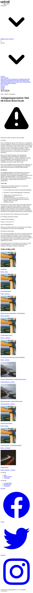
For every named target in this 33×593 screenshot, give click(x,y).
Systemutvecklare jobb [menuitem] (24, 79)
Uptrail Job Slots (8, 476)
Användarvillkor (8, 483)
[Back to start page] (5, 4)
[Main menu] (1, 41)
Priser (5, 475)
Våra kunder (7, 478)
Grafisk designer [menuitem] (19, 81)
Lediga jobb (3, 79)
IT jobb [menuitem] (8, 79)
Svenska (3, 87)
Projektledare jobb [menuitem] (11, 80)
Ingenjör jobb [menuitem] (25, 80)
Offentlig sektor (4, 39)
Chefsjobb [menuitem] (3, 81)
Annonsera (11, 39)
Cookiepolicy (7, 486)
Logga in (3, 76)
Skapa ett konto (4, 77)
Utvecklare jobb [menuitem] (14, 79)
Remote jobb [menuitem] (4, 80)
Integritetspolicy (7, 484)
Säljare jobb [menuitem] (19, 80)
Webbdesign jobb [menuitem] (10, 81)
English (2, 88)
